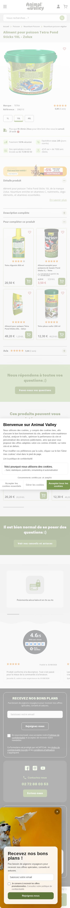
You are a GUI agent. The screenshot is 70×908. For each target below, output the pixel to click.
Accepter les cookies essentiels (11, 485)
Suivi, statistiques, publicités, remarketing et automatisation (32, 470)
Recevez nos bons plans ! (28, 856)
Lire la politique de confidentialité (18, 459)
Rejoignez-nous (31, 895)
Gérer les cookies (35, 484)
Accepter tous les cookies (58, 485)
